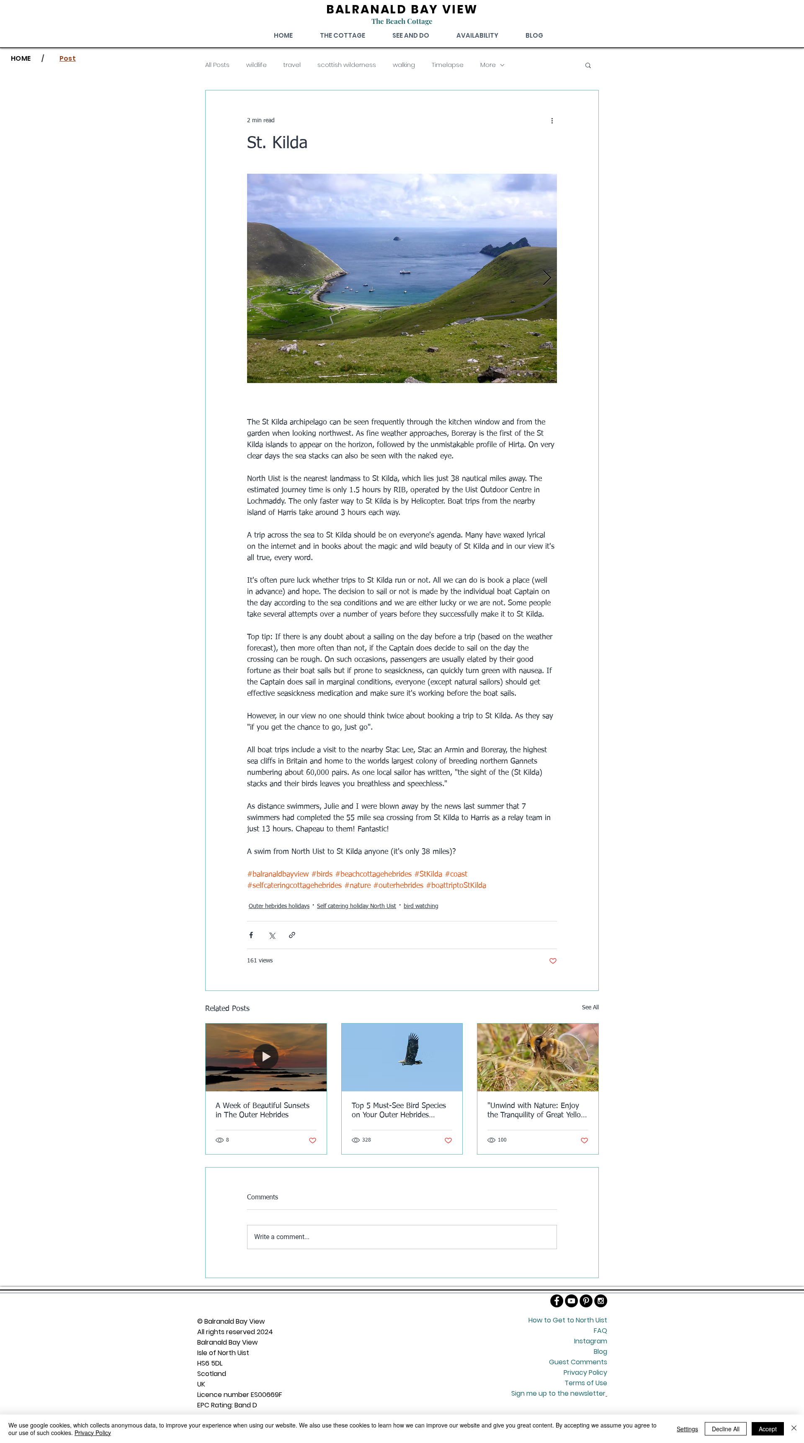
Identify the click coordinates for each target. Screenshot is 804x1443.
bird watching (421, 906)
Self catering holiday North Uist (356, 906)
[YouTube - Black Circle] (571, 1300)
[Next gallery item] (547, 278)
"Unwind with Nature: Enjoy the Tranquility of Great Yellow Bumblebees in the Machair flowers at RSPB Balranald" (536, 1111)
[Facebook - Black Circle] (556, 1300)
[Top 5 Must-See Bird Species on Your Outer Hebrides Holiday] (402, 1057)
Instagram (590, 1341)
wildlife (256, 65)
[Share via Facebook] (251, 935)
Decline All (726, 1429)
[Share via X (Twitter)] (272, 935)
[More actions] (552, 121)
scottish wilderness (346, 65)
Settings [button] (687, 1429)
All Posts (217, 65)
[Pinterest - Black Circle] (586, 1300)
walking (404, 65)
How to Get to (552, 1320)
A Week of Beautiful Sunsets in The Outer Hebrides (262, 1110)
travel (292, 65)
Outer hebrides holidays (279, 906)
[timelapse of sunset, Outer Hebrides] (266, 1057)
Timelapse (448, 65)
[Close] (794, 1428)
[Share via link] (292, 935)
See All (590, 1008)
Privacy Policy (93, 1432)
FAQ (600, 1330)
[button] (588, 65)
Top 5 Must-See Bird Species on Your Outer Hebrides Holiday (399, 1111)
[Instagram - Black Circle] (600, 1300)
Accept (768, 1429)
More (488, 65)
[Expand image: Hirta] (402, 278)
